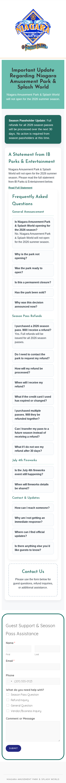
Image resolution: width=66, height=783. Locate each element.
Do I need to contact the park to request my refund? (32, 356)
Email (10, 661)
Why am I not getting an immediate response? (30, 519)
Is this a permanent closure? (33, 282)
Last (37, 654)
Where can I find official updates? (30, 534)
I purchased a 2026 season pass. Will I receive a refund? (33, 328)
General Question (21, 705)
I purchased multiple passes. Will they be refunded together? (28, 414)
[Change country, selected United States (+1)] (9, 681)
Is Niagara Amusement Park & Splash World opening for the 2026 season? (32, 225)
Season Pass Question (25, 694)
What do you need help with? (25, 690)
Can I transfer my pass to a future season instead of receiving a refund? (32, 432)
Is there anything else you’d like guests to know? (32, 548)
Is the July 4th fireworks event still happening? (30, 472)
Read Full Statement (20, 187)
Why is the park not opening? (27, 256)
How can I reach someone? (32, 507)
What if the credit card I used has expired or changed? (33, 398)
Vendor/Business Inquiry (26, 711)
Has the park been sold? (30, 292)
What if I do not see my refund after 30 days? (29, 448)
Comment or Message (20, 718)
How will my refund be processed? (29, 370)
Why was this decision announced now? (29, 304)
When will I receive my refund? (29, 384)
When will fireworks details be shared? (32, 486)
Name (10, 643)
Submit (13, 748)
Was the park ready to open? (28, 270)
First (8, 654)
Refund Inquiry (20, 700)
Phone (10, 675)
